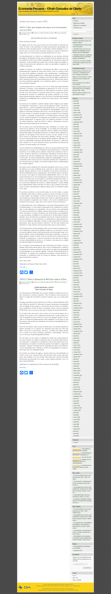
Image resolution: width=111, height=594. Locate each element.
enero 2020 (77, 222)
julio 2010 (76, 398)
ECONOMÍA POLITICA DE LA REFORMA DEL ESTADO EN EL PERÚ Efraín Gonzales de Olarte (82, 489)
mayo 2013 (77, 340)
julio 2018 (76, 245)
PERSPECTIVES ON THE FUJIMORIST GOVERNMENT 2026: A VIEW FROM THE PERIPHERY (82, 50)
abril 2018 (76, 247)
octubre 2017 (77, 256)
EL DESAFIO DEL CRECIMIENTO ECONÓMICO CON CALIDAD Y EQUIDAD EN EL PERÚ (82, 524)
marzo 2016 (77, 287)
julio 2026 (76, 101)
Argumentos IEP (78, 550)
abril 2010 (76, 403)
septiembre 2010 (78, 396)
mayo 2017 (77, 266)
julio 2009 (76, 412)
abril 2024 (76, 140)
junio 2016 (76, 280)
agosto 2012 (77, 356)
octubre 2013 (77, 328)
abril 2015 (76, 301)
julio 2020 (76, 208)
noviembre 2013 (78, 326)
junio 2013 (76, 338)
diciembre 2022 (78, 163)
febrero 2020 (77, 219)
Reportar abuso (76, 585)
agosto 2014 (77, 310)
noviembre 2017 (78, 254)
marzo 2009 (77, 417)
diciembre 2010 (78, 391)
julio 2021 (76, 187)
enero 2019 (77, 238)
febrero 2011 (77, 389)
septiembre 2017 (78, 259)
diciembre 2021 (78, 180)
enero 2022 (77, 177)
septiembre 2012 (78, 354)
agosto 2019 (77, 233)
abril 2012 (76, 366)
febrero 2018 (77, 249)
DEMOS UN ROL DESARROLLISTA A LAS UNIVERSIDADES (82, 461)
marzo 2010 (77, 405)
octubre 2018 (77, 240)
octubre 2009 (77, 410)
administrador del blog (73, 590)
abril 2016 (76, 284)
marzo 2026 (77, 110)
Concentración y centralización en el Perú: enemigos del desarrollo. (82, 72)
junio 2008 (76, 424)
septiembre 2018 (78, 243)
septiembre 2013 (78, 331)
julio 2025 (76, 124)
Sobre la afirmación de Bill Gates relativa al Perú (47, 279)
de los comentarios (80, 25)
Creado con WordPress (53, 590)
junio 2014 (76, 312)
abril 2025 (76, 129)
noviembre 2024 (78, 136)
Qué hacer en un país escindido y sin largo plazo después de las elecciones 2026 (82, 62)
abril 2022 (76, 173)
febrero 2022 (77, 175)
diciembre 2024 (78, 133)
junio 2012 (76, 361)
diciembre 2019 (78, 224)
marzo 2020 (77, 217)
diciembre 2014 (78, 303)
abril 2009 (76, 415)
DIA (72, 584)
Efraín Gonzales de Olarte (47, 33)
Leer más (23, 267)
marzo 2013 (77, 345)
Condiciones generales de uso (65, 585)
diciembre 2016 (78, 270)
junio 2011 (76, 382)
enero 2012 (77, 373)
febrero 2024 (77, 145)
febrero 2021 (77, 198)
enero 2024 (77, 147)
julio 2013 (76, 336)
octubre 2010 (77, 394)
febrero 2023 (77, 159)
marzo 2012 (77, 368)
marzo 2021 (77, 196)
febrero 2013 (77, 347)
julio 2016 (76, 277)
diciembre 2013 (78, 324)
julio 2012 (76, 359)
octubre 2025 (77, 119)
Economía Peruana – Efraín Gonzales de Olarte (55, 6)
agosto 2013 (77, 333)
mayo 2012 (77, 363)
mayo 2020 (77, 212)
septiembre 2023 (78, 152)
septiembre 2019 (78, 231)
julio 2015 (76, 298)
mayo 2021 (77, 191)
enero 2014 (77, 322)
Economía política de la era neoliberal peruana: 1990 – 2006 (82, 88)
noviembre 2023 (78, 150)
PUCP (56, 585)
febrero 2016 (77, 289)
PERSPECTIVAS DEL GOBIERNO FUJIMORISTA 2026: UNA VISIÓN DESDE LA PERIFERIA (82, 56)
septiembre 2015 (78, 296)
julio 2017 (76, 261)
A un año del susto (86, 457)
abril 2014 (76, 317)
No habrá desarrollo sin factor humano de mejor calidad (82, 467)
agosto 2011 (77, 380)
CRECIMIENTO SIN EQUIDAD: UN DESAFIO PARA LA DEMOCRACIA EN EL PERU (82, 538)
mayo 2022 (77, 170)
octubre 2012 (77, 352)
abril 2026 (76, 108)
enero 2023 (77, 161)
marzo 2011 (77, 387)
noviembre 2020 (78, 203)
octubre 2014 (77, 305)
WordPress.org (78, 27)
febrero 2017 (77, 268)
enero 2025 (77, 131)
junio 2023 (76, 154)
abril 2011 (76, 384)
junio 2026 (76, 103)
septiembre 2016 (78, 275)
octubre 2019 (77, 229)
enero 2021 (77, 201)
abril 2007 (76, 433)
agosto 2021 (77, 184)
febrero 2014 (77, 319)
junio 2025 (76, 126)
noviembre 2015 (78, 294)
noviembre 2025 (78, 117)
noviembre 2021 (78, 182)
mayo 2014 (77, 315)
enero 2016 (77, 291)
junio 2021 (76, 189)
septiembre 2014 (78, 308)
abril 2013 (76, 342)
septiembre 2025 (78, 122)
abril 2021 (76, 194)
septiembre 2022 (78, 166)
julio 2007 (76, 431)
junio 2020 (76, 210)
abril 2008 (76, 426)
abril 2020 (76, 215)
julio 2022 (76, 168)
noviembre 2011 (78, 375)
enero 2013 (77, 349)
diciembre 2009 (78, 408)
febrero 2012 (77, 370)
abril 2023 (76, 156)
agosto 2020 (77, 205)
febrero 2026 (77, 112)
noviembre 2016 (78, 273)
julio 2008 (76, 421)
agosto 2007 (77, 429)
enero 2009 (77, 419)
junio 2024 (76, 138)
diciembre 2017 (78, 252)
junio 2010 (76, 401)
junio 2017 (76, 263)
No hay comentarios (61, 33)
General (29, 33)
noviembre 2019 (78, 226)
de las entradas (79, 23)
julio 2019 (76, 235)
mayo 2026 (77, 105)
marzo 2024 (77, 142)
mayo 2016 (77, 282)
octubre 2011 (77, 377)
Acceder (76, 20)
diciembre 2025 (78, 115)
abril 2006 (76, 435)
